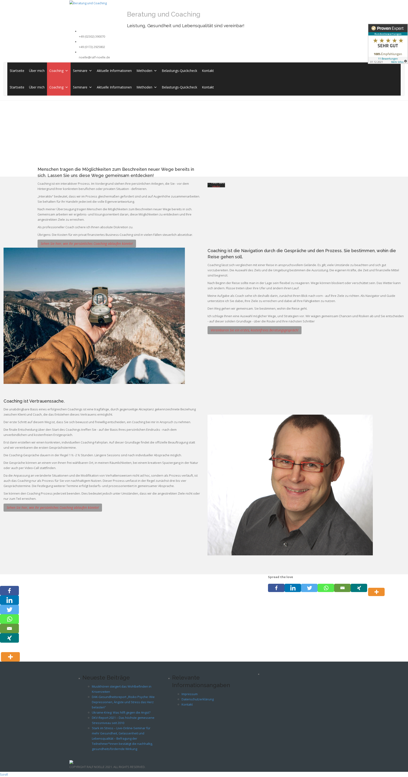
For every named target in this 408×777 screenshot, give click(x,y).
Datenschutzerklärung (198, 699)
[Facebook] (276, 588)
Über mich (37, 70)
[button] (66, 70)
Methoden (144, 70)
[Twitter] (309, 588)
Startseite (17, 70)
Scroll (4, 774)
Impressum (190, 694)
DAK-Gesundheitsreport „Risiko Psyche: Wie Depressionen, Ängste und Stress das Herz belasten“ (123, 702)
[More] (377, 587)
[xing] (359, 588)
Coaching (56, 70)
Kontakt (208, 70)
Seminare (80, 70)
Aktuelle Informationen (114, 70)
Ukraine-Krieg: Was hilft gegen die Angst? (121, 712)
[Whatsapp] (326, 588)
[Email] (342, 588)
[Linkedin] (293, 588)
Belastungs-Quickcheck (179, 70)
